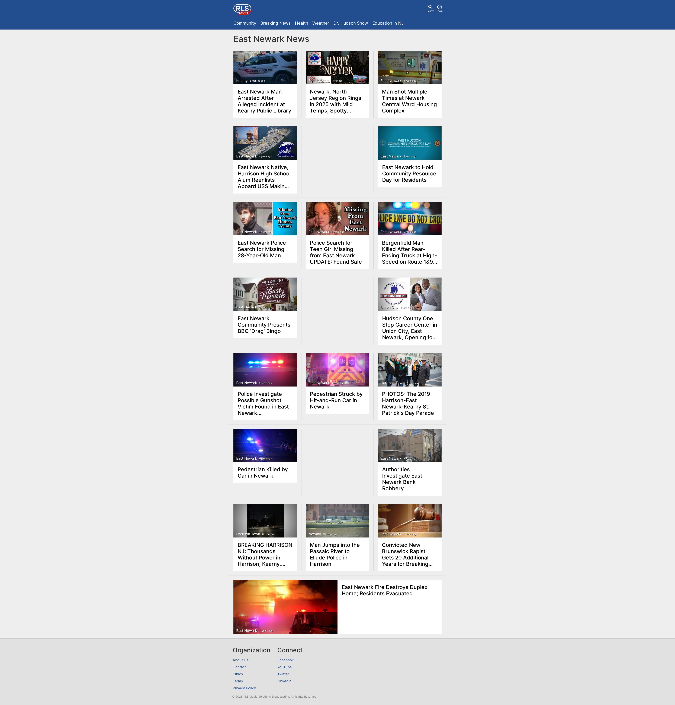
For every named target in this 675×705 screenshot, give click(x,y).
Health (301, 23)
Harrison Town (392, 383)
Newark (314, 534)
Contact (239, 667)
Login (440, 10)
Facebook (285, 660)
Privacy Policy (244, 688)
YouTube (284, 667)
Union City (389, 307)
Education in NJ (388, 23)
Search (430, 10)
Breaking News (275, 23)
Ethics (238, 674)
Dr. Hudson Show (350, 23)
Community (244, 23)
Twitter (283, 674)
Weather (320, 23)
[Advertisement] (337, 153)
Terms (238, 681)
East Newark (318, 81)
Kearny (242, 81)
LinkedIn (284, 681)
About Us (240, 660)
